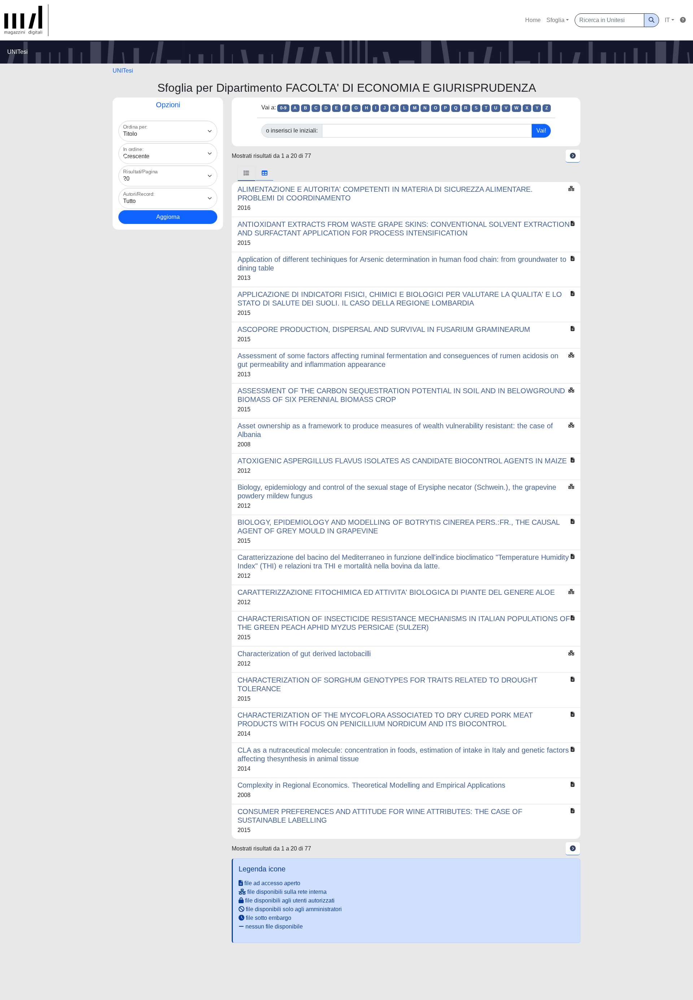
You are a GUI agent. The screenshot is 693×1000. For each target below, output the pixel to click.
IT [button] (667, 20)
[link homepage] (26, 20)
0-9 (283, 108)
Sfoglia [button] (555, 20)
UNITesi (123, 71)
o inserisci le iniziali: (292, 130)
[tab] (246, 173)
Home (533, 20)
